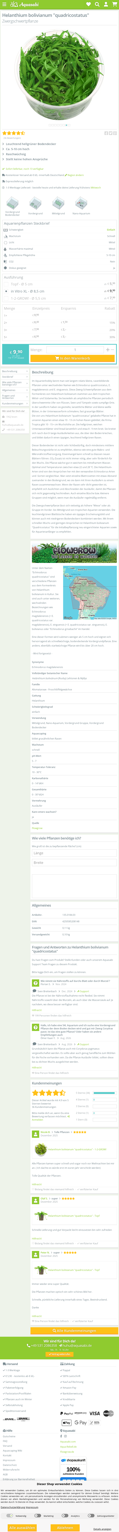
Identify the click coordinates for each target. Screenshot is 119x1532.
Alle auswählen (22, 1527)
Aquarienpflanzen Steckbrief (26, 223)
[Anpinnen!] (115, 133)
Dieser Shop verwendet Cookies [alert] (59, 1484)
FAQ (5, 1441)
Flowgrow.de (67, 1451)
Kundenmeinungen (12, 403)
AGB (5, 1474)
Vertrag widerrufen (60, 1354)
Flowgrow (37, 828)
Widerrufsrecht (11, 1469)
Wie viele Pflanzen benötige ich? (12, 383)
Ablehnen (65, 1527)
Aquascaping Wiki (12, 1450)
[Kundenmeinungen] (13, 133)
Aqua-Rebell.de (68, 1446)
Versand (20, 357)
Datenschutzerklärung (13, 1507)
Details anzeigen (102, 1529)
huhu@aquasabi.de (12, 424)
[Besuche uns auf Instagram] (66, 1436)
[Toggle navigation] (4, 4)
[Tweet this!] (110, 133)
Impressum (9, 1460)
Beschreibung (9, 371)
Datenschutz (10, 1465)
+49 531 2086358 (16, 429)
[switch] (9, 1515)
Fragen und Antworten (8, 397)
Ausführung (13, 277)
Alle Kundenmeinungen (76, 1330)
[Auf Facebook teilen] (106, 133)
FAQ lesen (12, 416)
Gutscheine (9, 1436)
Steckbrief (7, 376)
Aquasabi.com (68, 1441)
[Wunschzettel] (88, 4)
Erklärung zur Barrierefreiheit (19, 1479)
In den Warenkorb (74, 358)
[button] (106, 4)
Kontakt (7, 1455)
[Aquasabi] (25, 4)
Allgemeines (8, 390)
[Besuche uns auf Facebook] (62, 1436)
